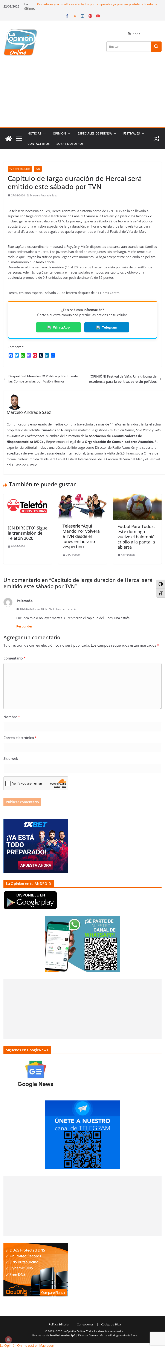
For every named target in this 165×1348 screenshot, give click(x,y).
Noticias (34, 133)
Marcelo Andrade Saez (43, 195)
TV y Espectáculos (19, 168)
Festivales (131, 133)
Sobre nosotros (70, 144)
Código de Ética (111, 1324)
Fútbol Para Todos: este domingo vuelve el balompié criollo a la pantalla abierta (136, 536)
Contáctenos (39, 144)
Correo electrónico (20, 737)
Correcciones (85, 1324)
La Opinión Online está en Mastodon (27, 1345)
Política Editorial (59, 1324)
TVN (38, 168)
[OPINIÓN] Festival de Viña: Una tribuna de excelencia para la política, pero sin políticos (123, 379)
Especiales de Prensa (95, 133)
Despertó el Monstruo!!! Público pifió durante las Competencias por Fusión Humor (43, 378)
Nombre (11, 717)
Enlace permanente (64, 609)
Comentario (14, 658)
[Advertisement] (82, 95)
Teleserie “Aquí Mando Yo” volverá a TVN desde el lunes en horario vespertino (81, 536)
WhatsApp (61, 327)
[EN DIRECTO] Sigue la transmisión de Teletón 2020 (27, 533)
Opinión (59, 133)
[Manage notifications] (8, 1339)
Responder (24, 626)
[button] (43, 133)
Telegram (109, 327)
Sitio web (10, 758)
